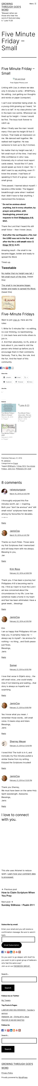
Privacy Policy (7, 1073)
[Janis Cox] (9, 368)
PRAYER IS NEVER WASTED (12, 1020)
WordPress (23, 1077)
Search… (5, 974)
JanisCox (7, 461)
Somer (13, 665)
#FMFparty (11, 466)
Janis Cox (11, 469)
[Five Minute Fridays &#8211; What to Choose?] (8, 408)
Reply (3, 523)
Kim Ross (15, 569)
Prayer (15, 463)
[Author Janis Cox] (1, 368)
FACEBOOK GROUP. (22, 966)
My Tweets (6, 1000)
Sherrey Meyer (18, 741)
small (29, 469)
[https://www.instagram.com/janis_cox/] (19, 952)
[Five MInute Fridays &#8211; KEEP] (8, 428)
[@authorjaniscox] (4, 368)
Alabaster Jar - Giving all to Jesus (15, 1017)
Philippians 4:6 (26, 217)
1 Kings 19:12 (21, 466)
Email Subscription (11, 945)
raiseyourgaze (18, 489)
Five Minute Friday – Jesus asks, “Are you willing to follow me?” (24, 415)
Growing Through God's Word (11, 6)
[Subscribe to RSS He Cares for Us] (14, 952)
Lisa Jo (16, 320)
